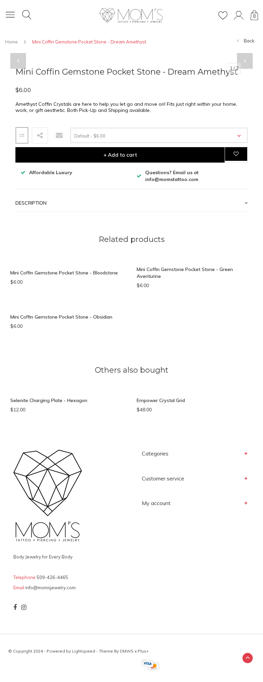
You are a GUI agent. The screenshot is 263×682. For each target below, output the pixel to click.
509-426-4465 (52, 577)
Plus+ (143, 651)
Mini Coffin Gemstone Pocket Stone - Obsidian (61, 317)
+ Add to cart (120, 155)
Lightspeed (83, 651)
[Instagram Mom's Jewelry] (23, 607)
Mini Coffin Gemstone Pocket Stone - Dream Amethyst (89, 41)
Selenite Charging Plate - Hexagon (48, 400)
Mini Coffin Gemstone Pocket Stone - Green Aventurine (185, 272)
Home (11, 41)
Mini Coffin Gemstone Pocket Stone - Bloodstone (64, 273)
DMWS (127, 651)
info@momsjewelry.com (50, 587)
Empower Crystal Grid (161, 400)
